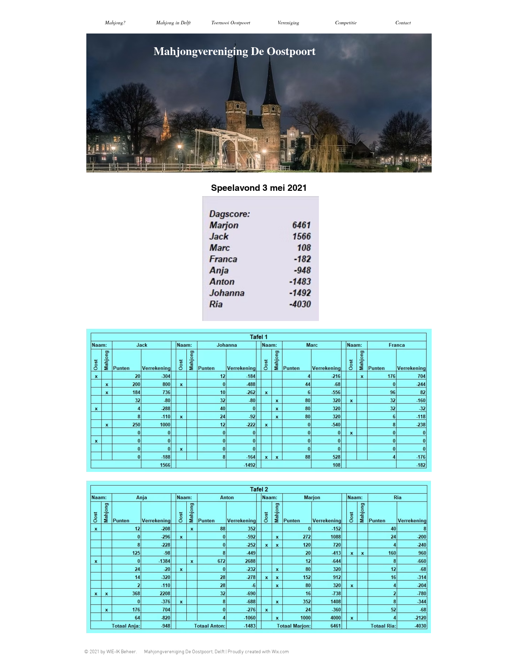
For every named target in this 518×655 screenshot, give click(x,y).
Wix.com (280, 652)
